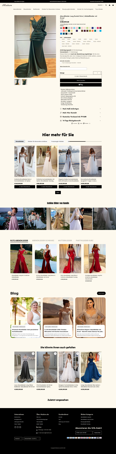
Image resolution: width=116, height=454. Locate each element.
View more (101, 293)
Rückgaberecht (18, 419)
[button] (106, 5)
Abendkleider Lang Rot (86, 417)
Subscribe (97, 432)
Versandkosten (64, 24)
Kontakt (60, 417)
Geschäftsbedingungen (42, 419)
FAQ (60, 419)
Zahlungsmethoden (19, 421)
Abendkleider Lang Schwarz (87, 419)
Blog (60, 424)
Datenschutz (17, 417)
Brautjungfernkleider (85, 421)
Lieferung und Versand (64, 421)
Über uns (39, 417)
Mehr (58, 192)
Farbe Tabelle (17, 424)
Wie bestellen (40, 421)
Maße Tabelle (40, 424)
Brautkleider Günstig (85, 424)
